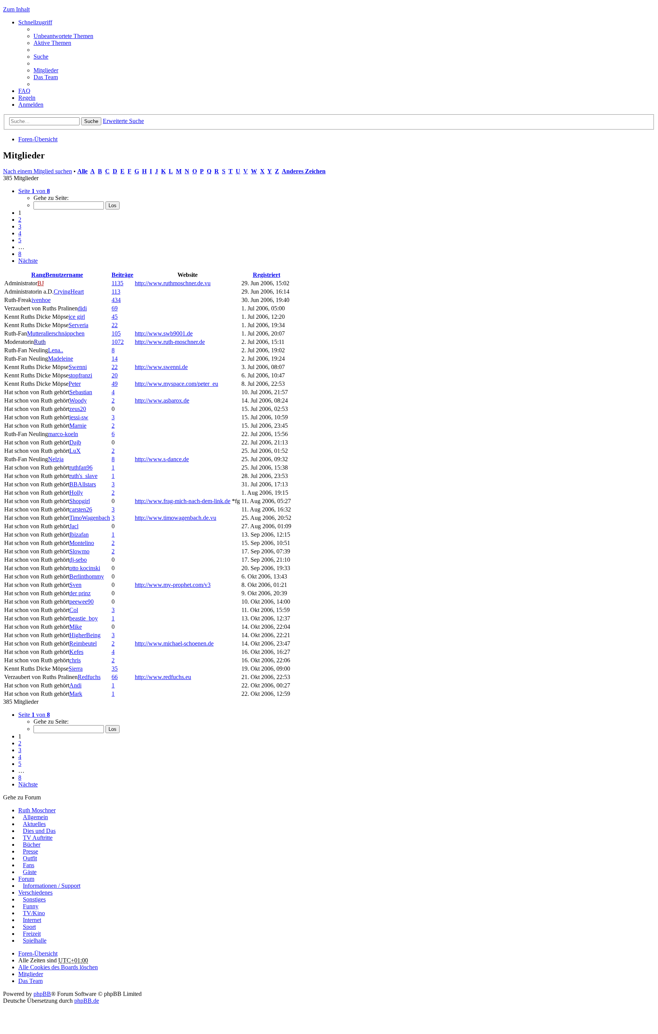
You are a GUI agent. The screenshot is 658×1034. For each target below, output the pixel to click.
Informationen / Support (51, 885)
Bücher (31, 844)
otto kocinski (84, 568)
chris (75, 660)
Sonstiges (34, 899)
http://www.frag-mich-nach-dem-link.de (182, 501)
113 (116, 291)
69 (115, 308)
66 (115, 677)
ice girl (77, 316)
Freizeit (32, 933)
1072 (118, 342)
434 (116, 300)
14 (115, 358)
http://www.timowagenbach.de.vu (175, 518)
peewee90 (81, 601)
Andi (75, 685)
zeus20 (77, 409)
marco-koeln (63, 434)
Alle (82, 171)
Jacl (73, 526)
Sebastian (80, 392)
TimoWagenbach (89, 518)
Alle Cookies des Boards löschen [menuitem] (58, 967)
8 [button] (19, 254)
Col (73, 610)
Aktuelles (34, 824)
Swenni (78, 367)
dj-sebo (78, 559)
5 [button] (19, 240)
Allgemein (35, 817)
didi (82, 308)
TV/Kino (34, 913)
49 (115, 383)
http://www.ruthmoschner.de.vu (173, 283)
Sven (75, 585)
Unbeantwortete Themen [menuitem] (63, 36)
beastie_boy (83, 618)
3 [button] (19, 226)
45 (115, 316)
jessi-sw (78, 417)
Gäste (30, 872)
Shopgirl (79, 501)
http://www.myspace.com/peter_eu (176, 383)
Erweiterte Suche (123, 121)
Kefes (76, 652)
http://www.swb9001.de (164, 333)
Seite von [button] (34, 191)
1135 (117, 283)
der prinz (80, 593)
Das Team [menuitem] (46, 77)
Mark (75, 693)
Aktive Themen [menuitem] (52, 43)
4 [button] (19, 233)
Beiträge (122, 275)
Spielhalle (34, 940)
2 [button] (19, 219)
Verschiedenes (35, 892)
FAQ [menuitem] (24, 91)
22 (115, 325)
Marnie (77, 425)
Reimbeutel (83, 643)
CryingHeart (69, 291)
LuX (75, 450)
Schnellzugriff (35, 22)
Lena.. (55, 350)
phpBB (42, 994)
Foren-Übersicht (37, 139)
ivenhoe (41, 300)
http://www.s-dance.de (162, 459)
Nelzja (56, 459)
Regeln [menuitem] (26, 97)
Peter (75, 383)
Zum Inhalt (16, 9)
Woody (78, 400)
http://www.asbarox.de (162, 400)
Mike (75, 626)
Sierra (76, 668)
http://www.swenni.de (161, 367)
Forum (26, 879)
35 (115, 668)
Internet (32, 920)
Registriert (266, 275)
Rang (38, 275)
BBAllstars (82, 484)
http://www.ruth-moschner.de (170, 342)
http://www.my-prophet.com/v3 (173, 585)
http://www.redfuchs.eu (163, 677)
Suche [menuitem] (41, 56)
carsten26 (80, 509)
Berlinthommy (86, 576)
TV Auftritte (38, 837)
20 (115, 375)
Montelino (81, 543)
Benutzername (64, 275)
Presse (30, 851)
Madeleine (60, 358)
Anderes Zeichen (304, 171)
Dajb (75, 442)
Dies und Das (39, 831)
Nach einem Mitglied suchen (37, 171)
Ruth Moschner (37, 810)
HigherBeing (85, 635)
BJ (40, 283)
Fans (28, 865)
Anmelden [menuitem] (30, 104)
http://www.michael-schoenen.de (174, 643)
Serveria (78, 325)
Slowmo (79, 551)
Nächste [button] (28, 260)
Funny (30, 906)
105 (116, 333)
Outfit (30, 858)
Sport (29, 927)
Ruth (40, 342)
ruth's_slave (83, 476)
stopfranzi (80, 375)
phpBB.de (86, 1000)
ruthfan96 (81, 467)
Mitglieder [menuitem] (46, 70)
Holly (76, 492)
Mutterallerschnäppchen (56, 333)
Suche (91, 121)
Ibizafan (79, 534)
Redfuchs (89, 677)
